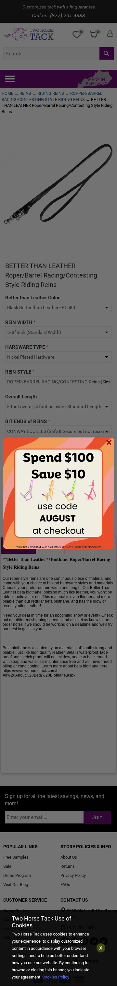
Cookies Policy (55, 977)
